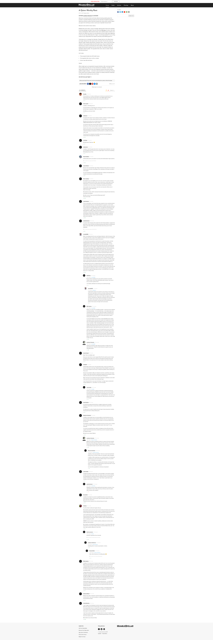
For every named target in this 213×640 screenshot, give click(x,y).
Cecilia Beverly (86, 603)
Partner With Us (104, 633)
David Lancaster (95, 544)
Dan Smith (85, 494)
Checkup (126, 5)
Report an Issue (82, 636)
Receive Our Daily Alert (84, 630)
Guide (113, 5)
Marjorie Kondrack (87, 415)
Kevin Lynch (85, 103)
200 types (103, 30)
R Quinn (85, 505)
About (132, 5)
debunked (85, 227)
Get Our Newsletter (83, 628)
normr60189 (85, 234)
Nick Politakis (86, 156)
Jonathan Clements (87, 15)
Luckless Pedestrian (92, 542)
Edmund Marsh (86, 593)
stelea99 (85, 364)
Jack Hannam (86, 201)
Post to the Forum (82, 634)
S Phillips (85, 140)
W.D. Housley (86, 178)
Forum (107, 5)
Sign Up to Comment (83, 632)
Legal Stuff (99, 633)
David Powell (86, 353)
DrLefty (84, 94)
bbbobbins (89, 275)
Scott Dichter (86, 402)
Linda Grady (89, 387)
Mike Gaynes (89, 306)
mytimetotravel (86, 220)
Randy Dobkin (92, 550)
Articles (119, 5)
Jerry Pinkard (86, 165)
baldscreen (85, 147)
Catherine (85, 115)
